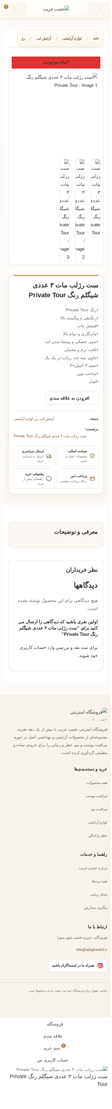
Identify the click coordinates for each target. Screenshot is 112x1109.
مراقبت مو (99, 809)
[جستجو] (93, 9)
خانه (96, 38)
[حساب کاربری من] (20, 9)
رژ (23, 38)
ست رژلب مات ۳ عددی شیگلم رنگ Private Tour (50, 436)
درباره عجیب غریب (93, 868)
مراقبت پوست (96, 796)
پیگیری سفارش (95, 907)
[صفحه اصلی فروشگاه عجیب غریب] (83, 714)
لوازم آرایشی (72, 38)
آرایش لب (43, 38)
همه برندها (99, 881)
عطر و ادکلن (97, 835)
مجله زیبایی (98, 894)
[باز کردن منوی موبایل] (105, 9)
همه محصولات (96, 782)
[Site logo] (56, 8)
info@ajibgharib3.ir (91, 950)
